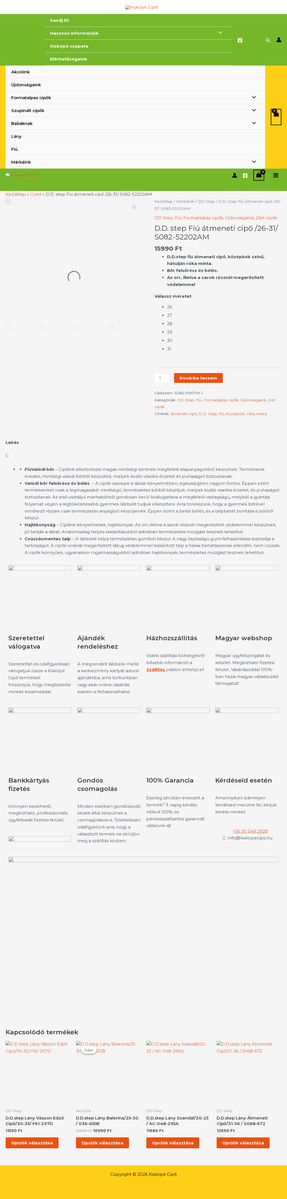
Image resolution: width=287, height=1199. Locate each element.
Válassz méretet (172, 296)
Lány (16, 136)
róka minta (257, 413)
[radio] (224, 307)
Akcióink (20, 71)
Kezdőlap (16, 194)
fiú (221, 413)
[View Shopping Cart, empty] (276, 117)
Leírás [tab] (12, 442)
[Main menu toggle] (275, 175)
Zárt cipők (266, 217)
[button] (268, 40)
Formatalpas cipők (31, 97)
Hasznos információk (74, 33)
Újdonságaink (26, 84)
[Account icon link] (278, 39)
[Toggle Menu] (219, 33)
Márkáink (21, 162)
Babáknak (22, 123)
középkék (235, 413)
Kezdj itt (59, 20)
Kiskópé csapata (69, 46)
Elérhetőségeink (68, 59)
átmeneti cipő (184, 413)
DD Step (206, 201)
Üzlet (35, 194)
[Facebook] (239, 40)
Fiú (14, 149)
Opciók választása (32, 1143)
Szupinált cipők (27, 110)
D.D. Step (208, 413)
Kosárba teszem (198, 378)
